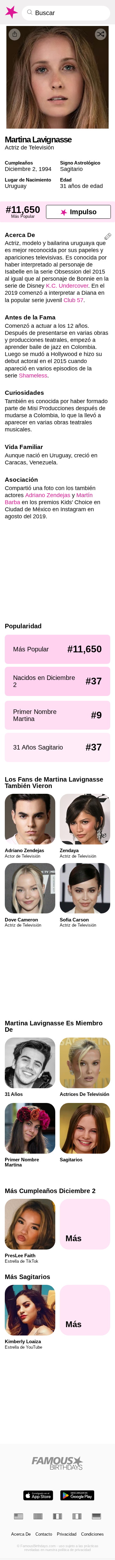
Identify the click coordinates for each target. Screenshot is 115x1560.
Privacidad (66, 1534)
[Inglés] (18, 1516)
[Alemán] (96, 1516)
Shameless (33, 375)
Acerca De (21, 1534)
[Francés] (57, 1516)
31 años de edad (81, 185)
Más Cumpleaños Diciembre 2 (50, 1190)
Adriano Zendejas (47, 495)
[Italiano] (77, 1516)
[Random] (100, 34)
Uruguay (16, 185)
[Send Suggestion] (107, 237)
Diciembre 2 (20, 168)
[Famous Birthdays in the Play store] (77, 1495)
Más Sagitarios (27, 1276)
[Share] (14, 34)
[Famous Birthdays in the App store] (38, 1495)
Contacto (43, 1534)
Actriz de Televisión (29, 147)
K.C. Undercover (67, 285)
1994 (45, 168)
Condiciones (92, 1534)
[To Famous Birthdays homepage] (11, 12)
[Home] (57, 1463)
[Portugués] (38, 1516)
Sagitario (71, 168)
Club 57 (73, 300)
